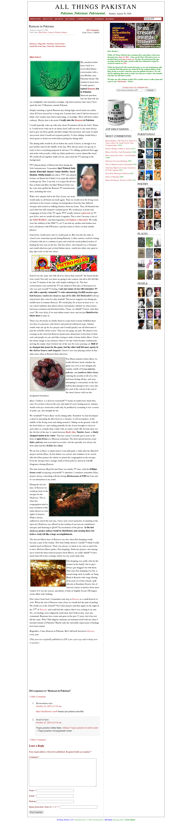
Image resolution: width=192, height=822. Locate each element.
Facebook (50, 43)
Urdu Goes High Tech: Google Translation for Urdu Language (120, 168)
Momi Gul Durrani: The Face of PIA (118, 180)
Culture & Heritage (54, 32)
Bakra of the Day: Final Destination (118, 152)
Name (32, 790)
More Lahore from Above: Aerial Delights (120, 155)
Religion (64, 32)
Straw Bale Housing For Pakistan (117, 173)
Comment (34, 756)
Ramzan (91, 88)
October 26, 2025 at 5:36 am (48, 706)
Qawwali (86, 212)
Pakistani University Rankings (116, 161)
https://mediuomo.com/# (46, 711)
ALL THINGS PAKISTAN (96, 6)
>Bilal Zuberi (42, 32)
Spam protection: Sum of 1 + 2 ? (43, 806)
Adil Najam (108, 819)
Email (32, 795)
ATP (124, 63)
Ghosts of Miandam (112, 176)
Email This (34, 46)
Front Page (35, 19)
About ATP (47, 19)
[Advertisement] (64, 665)
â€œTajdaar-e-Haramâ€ (77, 219)
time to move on (128, 59)
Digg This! (42, 43)
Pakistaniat (122, 81)
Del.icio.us (33, 43)
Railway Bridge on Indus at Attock (117, 148)
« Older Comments (37, 696)
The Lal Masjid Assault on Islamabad (119, 164)
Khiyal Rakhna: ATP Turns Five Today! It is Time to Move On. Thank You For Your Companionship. (121, 142)
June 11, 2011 (124, 57)
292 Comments (92, 30)
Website (32, 801)
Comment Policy (85, 19)
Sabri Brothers (40, 219)
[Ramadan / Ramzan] (64, 271)
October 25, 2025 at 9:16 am (48, 722)
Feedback (99, 19)
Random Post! (61, 46)
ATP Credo (70, 19)
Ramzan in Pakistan (41, 26)
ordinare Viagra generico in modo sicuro (80, 727)
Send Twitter (59, 43)
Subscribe (50, 46)
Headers (110, 19)
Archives (58, 19)
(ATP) (65, 820)
